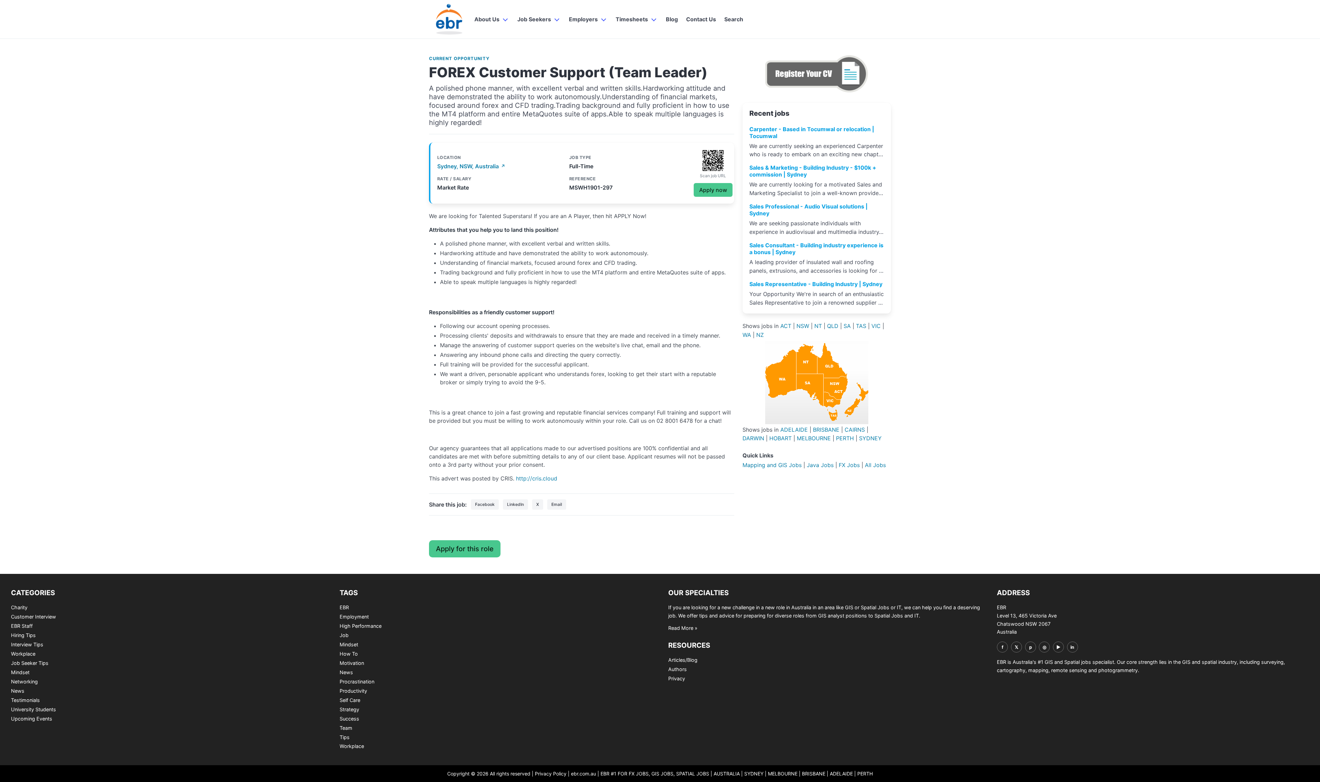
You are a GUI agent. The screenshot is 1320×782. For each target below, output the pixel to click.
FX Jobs (849, 465)
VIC (876, 325)
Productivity (353, 691)
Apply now (713, 189)
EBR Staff (22, 626)
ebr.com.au (583, 774)
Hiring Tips (23, 635)
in (1072, 647)
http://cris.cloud (536, 478)
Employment (354, 617)
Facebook (485, 504)
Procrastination (357, 681)
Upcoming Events (31, 719)
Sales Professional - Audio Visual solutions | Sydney (808, 210)
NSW (802, 325)
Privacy (676, 678)
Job (344, 635)
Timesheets (632, 19)
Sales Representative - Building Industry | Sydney (815, 284)
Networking (24, 681)
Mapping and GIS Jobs (772, 465)
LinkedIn (515, 504)
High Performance (361, 626)
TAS (861, 325)
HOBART (780, 438)
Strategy (349, 709)
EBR (344, 607)
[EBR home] (449, 19)
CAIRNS (855, 429)
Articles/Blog (682, 660)
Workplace (23, 654)
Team (346, 728)
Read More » (682, 628)
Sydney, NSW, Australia (471, 166)
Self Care (350, 700)
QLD (832, 325)
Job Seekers (534, 19)
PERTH (845, 438)
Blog (672, 19)
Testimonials (25, 700)
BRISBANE (826, 429)
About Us (486, 19)
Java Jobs (820, 465)
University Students (33, 709)
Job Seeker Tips (29, 663)
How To (349, 654)
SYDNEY (870, 438)
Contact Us (701, 19)
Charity (19, 607)
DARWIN (753, 438)
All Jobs (875, 465)
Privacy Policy (550, 774)
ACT (785, 325)
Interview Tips (27, 644)
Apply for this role (465, 549)
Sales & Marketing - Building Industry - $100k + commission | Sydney (812, 171)
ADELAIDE (794, 429)
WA (746, 334)
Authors (677, 669)
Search (733, 19)
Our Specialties (698, 593)
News (17, 691)
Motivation (352, 663)
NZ (760, 334)
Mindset (20, 672)
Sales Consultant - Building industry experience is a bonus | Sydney (816, 249)
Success (349, 719)
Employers (583, 19)
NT (818, 325)
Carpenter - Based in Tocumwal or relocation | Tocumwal (811, 132)
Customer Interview (33, 617)
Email (556, 504)
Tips (345, 737)
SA (847, 325)
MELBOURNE (814, 438)
